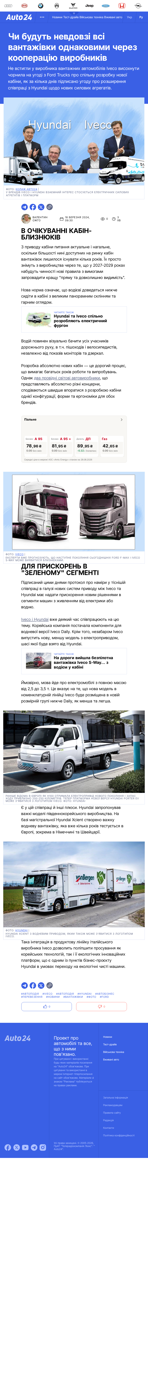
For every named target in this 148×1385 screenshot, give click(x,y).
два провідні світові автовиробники (67, 378)
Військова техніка (91, 17)
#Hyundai (85, 993)
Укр (129, 17)
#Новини (53, 996)
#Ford (104, 996)
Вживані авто (113, 17)
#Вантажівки (73, 996)
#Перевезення (32, 996)
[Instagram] (43, 1147)
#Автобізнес (104, 993)
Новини (57, 17)
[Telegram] (34, 1147)
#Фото (91, 996)
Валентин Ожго (40, 219)
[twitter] (41, 207)
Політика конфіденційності (119, 1135)
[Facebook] (8, 1147)
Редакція (108, 1120)
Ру (141, 17)
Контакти (108, 1127)
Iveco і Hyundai (35, 619)
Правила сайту (112, 1112)
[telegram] (24, 207)
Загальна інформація (115, 1097)
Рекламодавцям (113, 1105)
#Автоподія (30, 993)
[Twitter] (16, 1147)
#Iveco (48, 993)
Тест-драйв (71, 17)
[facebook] (33, 207)
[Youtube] (25, 1147)
